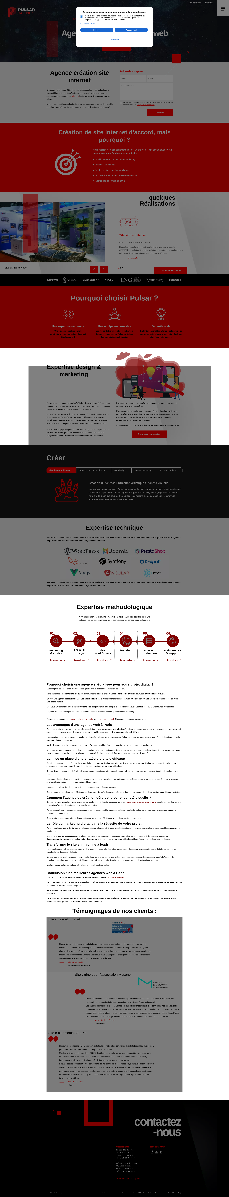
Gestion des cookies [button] (88, 23)
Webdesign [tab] (119, 470)
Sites (150, 1193)
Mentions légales (129, 1193)
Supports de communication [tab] (92, 470)
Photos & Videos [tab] (168, 470)
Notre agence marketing (149, 434)
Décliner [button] (96, 30)
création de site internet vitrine (81, 719)
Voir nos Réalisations (171, 271)
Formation (172, 1193)
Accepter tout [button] (131, 30)
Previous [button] (94, 269)
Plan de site (160, 1193)
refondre (75, 96)
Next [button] (104, 269)
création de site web (115, 877)
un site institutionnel (105, 719)
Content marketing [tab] (142, 470)
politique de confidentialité (145, 105)
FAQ (179, 1193)
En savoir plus (133, 258)
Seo (144, 1193)
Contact (209, 3)
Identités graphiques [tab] (59, 470)
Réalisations (195, 3)
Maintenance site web (111, 1193)
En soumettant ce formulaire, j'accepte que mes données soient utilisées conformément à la (148, 104)
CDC (139, 1193)
